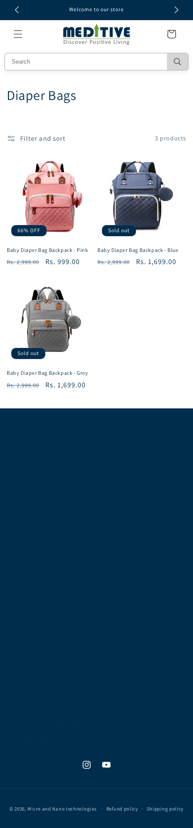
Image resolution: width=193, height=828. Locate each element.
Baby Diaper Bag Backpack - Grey (47, 372)
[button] (18, 34)
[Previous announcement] (16, 10)
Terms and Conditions (50, 557)
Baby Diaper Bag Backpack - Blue (138, 250)
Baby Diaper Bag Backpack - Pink (47, 250)
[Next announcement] (176, 10)
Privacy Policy (37, 577)
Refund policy (122, 809)
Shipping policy (165, 809)
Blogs (26, 637)
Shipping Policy (40, 617)
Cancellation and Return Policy (63, 597)
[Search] (177, 61)
